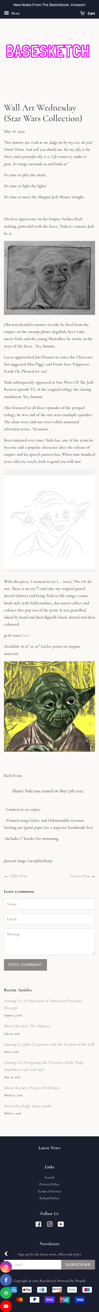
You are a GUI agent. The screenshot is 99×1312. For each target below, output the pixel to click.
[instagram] (6, 1267)
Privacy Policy (49, 1184)
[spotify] (6, 1293)
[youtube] (6, 1306)
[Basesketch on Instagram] (50, 1225)
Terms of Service (49, 1191)
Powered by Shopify (71, 1280)
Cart (91, 13)
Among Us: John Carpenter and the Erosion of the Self (49, 1044)
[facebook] (6, 1280)
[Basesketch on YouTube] (61, 1225)
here (26, 635)
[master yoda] (49, 750)
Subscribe (78, 1265)
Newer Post (80, 876)
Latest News (49, 1147)
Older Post (18, 876)
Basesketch (48, 1280)
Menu (15, 13)
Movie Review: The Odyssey (27, 1026)
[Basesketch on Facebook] (38, 1225)
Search (49, 1177)
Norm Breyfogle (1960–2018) (27, 1106)
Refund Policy (49, 1198)
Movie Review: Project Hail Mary (32, 1087)
